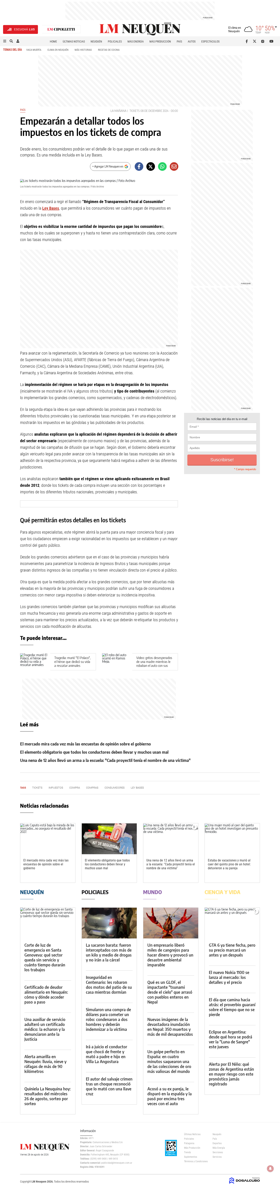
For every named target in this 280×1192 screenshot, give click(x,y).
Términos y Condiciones (195, 1161)
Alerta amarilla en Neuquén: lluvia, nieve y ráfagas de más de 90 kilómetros (45, 1064)
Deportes (217, 1143)
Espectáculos (210, 41)
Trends (187, 1152)
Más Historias (83, 49)
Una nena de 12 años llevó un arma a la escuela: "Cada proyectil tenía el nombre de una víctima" (105, 760)
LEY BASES (137, 787)
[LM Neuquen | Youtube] (271, 41)
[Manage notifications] (270, 1168)
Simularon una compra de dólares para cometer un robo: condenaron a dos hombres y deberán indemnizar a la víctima (108, 1019)
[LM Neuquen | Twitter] (255, 41)
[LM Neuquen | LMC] (61, 29)
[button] (4, 41)
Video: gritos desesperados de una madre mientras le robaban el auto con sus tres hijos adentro (154, 664)
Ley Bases (50, 208)
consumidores (115, 787)
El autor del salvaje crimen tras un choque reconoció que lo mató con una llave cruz (109, 1086)
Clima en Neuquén (57, 49)
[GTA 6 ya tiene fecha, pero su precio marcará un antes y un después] (232, 923)
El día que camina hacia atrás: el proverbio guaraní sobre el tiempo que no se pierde (232, 1007)
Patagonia (189, 1143)
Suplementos (190, 1157)
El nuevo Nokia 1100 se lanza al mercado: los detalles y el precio (229, 977)
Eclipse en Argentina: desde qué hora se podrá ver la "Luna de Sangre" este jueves (230, 1039)
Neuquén (96, 41)
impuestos (56, 787)
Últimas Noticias (74, 41)
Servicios (217, 1157)
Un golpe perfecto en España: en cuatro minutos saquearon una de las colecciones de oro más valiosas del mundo (169, 1061)
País (179, 41)
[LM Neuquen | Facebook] (247, 41)
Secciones (218, 1152)
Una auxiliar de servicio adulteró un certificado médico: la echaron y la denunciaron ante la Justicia (44, 1029)
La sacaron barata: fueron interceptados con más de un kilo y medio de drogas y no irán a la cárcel (109, 952)
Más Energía (135, 41)
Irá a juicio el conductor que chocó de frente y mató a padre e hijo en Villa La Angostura (106, 1054)
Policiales (115, 41)
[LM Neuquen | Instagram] (263, 41)
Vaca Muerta (33, 49)
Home (53, 41)
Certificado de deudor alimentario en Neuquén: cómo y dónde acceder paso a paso (46, 994)
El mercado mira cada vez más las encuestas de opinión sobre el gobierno (85, 743)
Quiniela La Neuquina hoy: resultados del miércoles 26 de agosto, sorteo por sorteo (47, 1096)
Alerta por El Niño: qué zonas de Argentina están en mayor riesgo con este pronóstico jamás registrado (231, 1073)
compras (92, 787)
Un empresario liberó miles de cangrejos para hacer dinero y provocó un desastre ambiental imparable (170, 954)
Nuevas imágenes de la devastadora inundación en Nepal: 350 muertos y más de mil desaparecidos (170, 1027)
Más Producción (160, 41)
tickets (135, 111)
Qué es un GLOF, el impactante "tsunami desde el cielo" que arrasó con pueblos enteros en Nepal (169, 992)
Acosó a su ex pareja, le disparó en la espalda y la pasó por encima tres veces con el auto (169, 1096)
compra (74, 787)
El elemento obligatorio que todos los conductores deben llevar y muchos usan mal (94, 751)
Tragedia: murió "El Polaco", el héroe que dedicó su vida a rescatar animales (72, 662)
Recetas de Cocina (109, 49)
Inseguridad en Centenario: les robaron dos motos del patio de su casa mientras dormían (109, 984)
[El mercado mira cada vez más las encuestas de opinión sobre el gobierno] (47, 838)
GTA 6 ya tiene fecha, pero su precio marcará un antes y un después (232, 949)
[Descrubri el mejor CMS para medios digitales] (244, 1184)
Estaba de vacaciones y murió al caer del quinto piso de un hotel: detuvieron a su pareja (229, 864)
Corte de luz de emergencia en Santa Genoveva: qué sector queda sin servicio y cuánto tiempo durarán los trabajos (44, 957)
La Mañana (118, 111)
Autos (192, 41)
